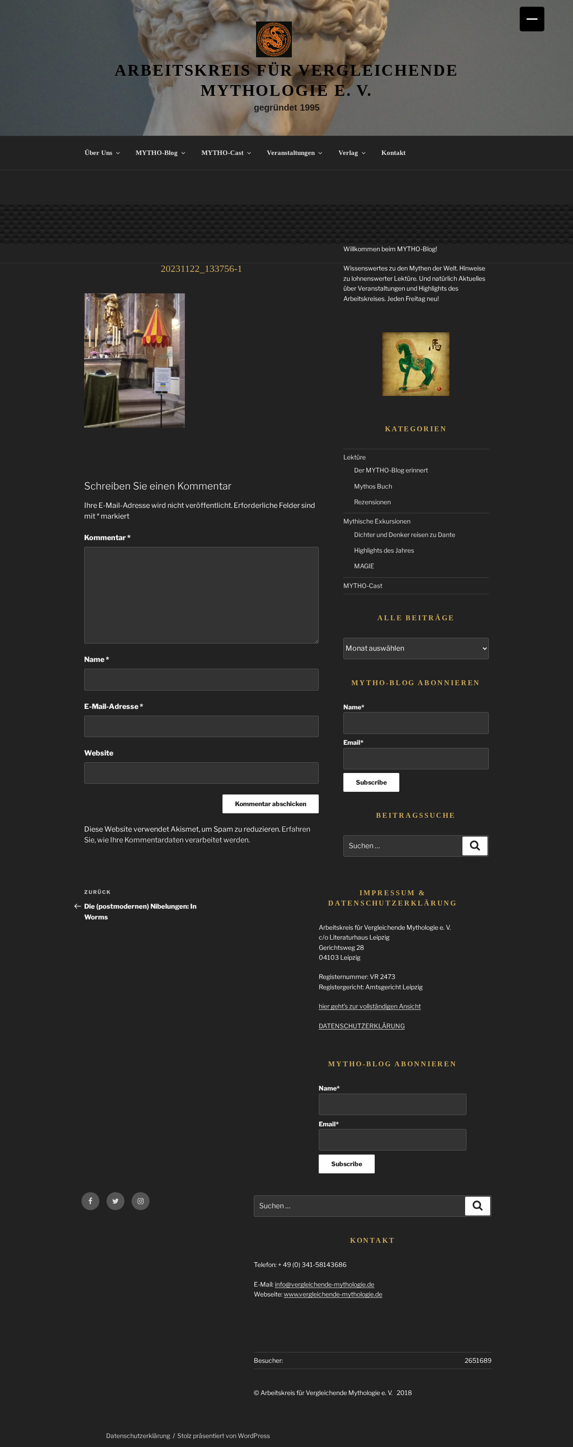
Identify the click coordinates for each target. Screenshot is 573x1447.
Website (98, 753)
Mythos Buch (373, 486)
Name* (353, 707)
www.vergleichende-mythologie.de (333, 1294)
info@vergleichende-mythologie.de (324, 1284)
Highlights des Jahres (384, 550)
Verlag (348, 152)
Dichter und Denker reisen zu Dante (404, 534)
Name (96, 659)
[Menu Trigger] (532, 19)
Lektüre (354, 457)
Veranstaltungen (291, 152)
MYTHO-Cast (222, 152)
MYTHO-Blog (157, 152)
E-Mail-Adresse (113, 706)
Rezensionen (372, 502)
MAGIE (364, 566)
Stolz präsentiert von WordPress (223, 1435)
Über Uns (98, 152)
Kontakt (393, 152)
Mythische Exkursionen (377, 521)
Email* (353, 742)
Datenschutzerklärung (138, 1435)
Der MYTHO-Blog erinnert (391, 470)
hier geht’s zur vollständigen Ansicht (370, 1006)
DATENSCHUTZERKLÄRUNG (362, 1026)
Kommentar (107, 537)
